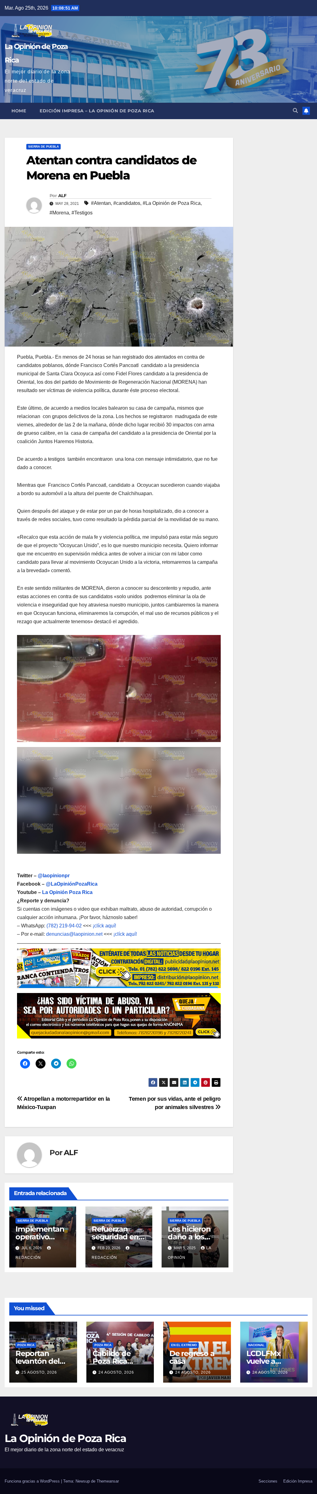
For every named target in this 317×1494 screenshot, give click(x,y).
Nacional (256, 1345)
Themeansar (108, 1481)
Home (18, 111)
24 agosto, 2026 (116, 1372)
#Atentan (101, 203)
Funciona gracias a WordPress (33, 1481)
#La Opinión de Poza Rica (172, 203)
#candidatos (126, 203)
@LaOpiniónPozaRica (72, 884)
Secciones (267, 1481)
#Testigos (82, 212)
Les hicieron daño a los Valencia (189, 1236)
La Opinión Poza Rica (67, 892)
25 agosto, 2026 (39, 1372)
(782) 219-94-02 (64, 925)
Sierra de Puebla (43, 146)
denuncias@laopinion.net (74, 934)
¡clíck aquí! (104, 925)
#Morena (59, 212)
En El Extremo (184, 1345)
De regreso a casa (192, 1357)
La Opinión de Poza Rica (65, 1438)
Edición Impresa (297, 1481)
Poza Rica (25, 1345)
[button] (295, 110)
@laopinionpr (54, 875)
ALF (62, 195)
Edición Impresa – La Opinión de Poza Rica (97, 111)
